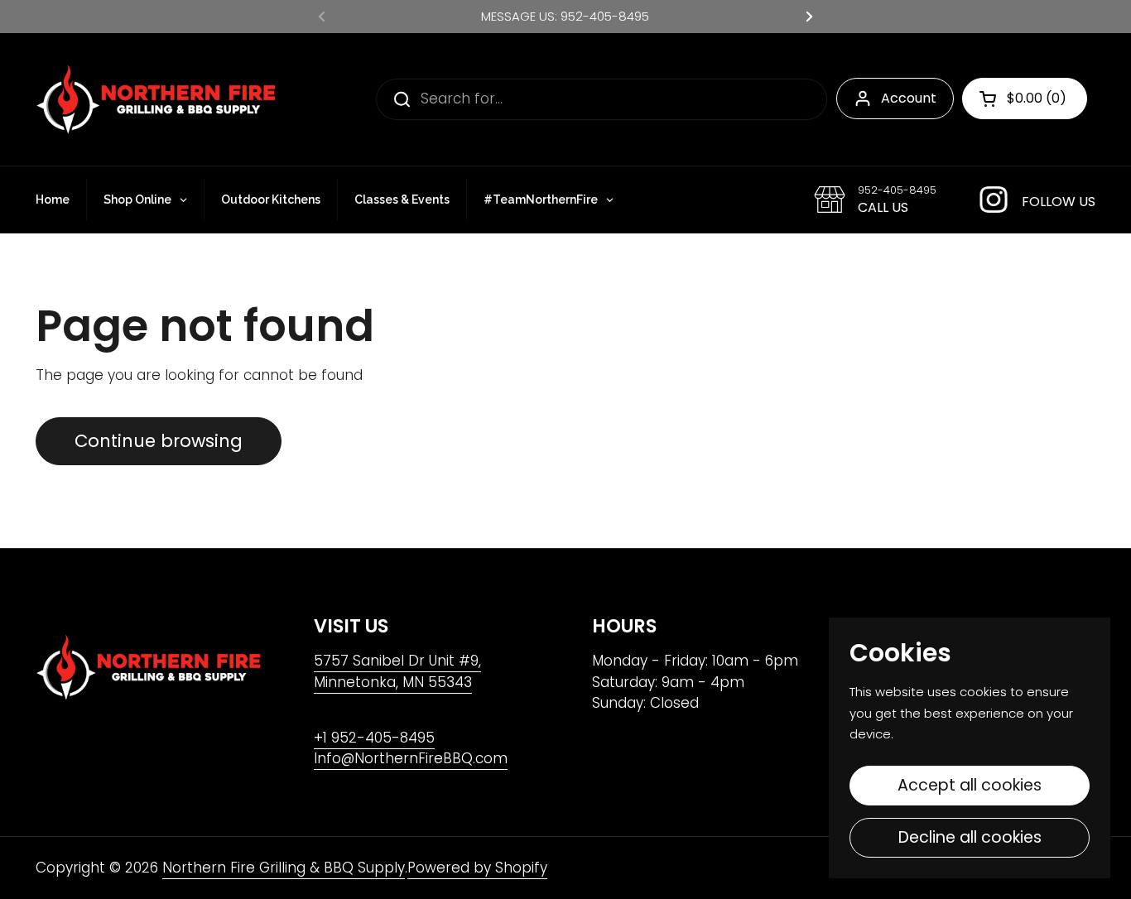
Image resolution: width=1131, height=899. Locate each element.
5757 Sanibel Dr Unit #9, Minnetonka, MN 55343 (397, 671)
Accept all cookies (970, 785)
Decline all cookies (970, 837)
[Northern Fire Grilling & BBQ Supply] (156, 99)
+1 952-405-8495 (374, 738)
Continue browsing (159, 441)
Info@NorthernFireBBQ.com (411, 758)
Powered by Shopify (477, 867)
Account (908, 98)
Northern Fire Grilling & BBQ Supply (283, 867)
